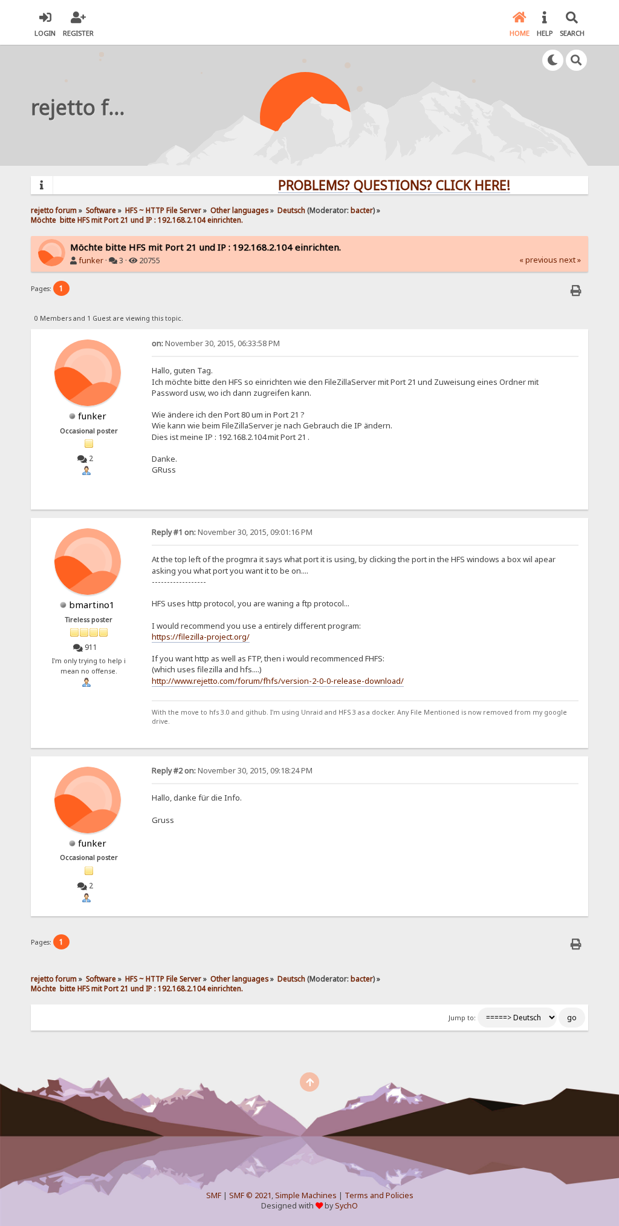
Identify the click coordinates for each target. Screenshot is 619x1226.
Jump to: (462, 1018)
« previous (538, 260)
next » (570, 260)
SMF (213, 1195)
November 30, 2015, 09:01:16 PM (232, 532)
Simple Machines (306, 1195)
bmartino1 (92, 604)
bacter (362, 210)
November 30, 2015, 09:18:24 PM (232, 770)
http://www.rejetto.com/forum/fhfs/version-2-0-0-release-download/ (278, 680)
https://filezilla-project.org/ (201, 636)
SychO (346, 1206)
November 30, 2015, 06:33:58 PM (216, 343)
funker (91, 260)
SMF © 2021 (250, 1195)
